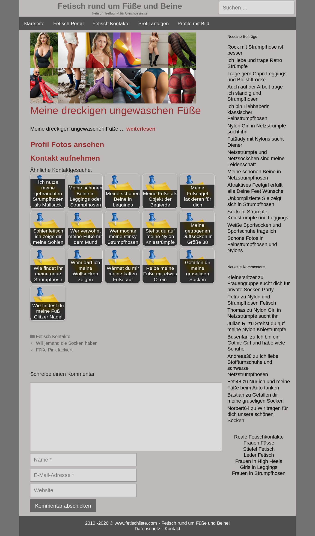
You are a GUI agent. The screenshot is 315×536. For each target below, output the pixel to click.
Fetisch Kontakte (111, 23)
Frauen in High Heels (258, 461)
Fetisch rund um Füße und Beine (120, 5)
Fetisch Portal (68, 23)
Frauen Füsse (259, 443)
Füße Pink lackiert (54, 349)
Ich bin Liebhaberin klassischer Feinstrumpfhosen (248, 112)
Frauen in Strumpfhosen (258, 473)
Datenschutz (147, 528)
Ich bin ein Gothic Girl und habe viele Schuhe (256, 343)
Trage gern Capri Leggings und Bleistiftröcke (256, 76)
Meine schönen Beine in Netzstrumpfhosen (254, 174)
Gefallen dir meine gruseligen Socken (255, 398)
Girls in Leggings (258, 467)
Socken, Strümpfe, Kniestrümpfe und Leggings (257, 215)
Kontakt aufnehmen (65, 158)
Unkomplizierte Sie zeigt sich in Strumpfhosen (254, 201)
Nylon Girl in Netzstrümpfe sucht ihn (254, 313)
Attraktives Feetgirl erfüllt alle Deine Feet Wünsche (255, 188)
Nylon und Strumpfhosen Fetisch (251, 300)
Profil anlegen (153, 23)
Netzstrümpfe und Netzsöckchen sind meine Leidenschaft (256, 158)
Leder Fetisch (259, 455)
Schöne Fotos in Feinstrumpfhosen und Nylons (252, 244)
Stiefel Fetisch (259, 449)
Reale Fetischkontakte (259, 437)
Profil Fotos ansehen (67, 144)
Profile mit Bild (193, 23)
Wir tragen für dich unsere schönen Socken (257, 414)
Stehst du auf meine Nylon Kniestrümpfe (256, 326)
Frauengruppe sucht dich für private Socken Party (258, 286)
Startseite (34, 23)
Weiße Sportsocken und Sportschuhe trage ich (254, 228)
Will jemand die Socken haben (67, 343)
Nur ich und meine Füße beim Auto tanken (258, 384)
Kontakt (172, 528)
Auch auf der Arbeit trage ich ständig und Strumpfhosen (255, 93)
